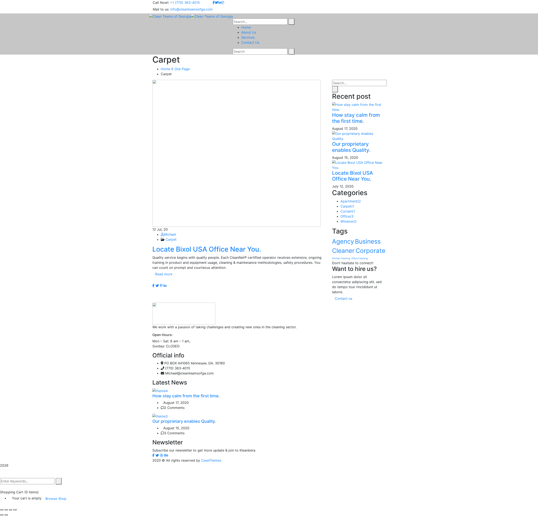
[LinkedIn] (165, 286)
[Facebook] (153, 286)
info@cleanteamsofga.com (191, 9)
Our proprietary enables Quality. (351, 147)
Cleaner (343, 250)
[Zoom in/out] (15, 509)
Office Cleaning (359, 258)
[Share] (6, 509)
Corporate (370, 250)
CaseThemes (211, 460)
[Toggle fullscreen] (10, 509)
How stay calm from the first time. (356, 118)
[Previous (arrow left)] (1, 514)
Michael (170, 234)
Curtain (347, 211)
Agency (343, 241)
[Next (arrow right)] (6, 514)
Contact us (344, 298)
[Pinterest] (161, 286)
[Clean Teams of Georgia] (170, 16)
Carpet (171, 239)
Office (346, 216)
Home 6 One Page (175, 69)
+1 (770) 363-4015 (185, 2)
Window (348, 221)
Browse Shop (55, 498)
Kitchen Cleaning (341, 258)
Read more (163, 274)
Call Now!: (161, 2)
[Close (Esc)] (1, 509)
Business (368, 241)
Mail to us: (161, 9)
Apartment (350, 201)
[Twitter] (157, 286)
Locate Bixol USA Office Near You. (206, 249)
